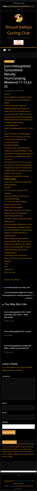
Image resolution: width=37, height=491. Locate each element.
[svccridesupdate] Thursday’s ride (17, 287)
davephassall (19, 90)
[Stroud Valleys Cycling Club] (4, 50)
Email (4, 412)
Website (5, 422)
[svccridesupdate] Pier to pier (17, 331)
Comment (6, 376)
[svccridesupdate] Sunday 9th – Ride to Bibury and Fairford (18, 347)
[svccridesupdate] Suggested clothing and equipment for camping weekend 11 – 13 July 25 (17, 295)
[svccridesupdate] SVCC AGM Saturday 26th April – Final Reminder (17, 314)
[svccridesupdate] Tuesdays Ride (18, 6)
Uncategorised (9, 61)
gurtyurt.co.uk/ (9, 272)
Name (5, 403)
